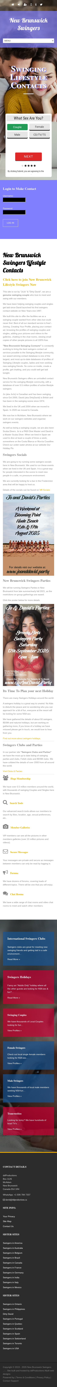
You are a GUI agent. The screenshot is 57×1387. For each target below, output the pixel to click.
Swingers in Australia (13, 1248)
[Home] (13, 4)
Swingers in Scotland (13, 1328)
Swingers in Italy (11, 1282)
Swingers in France (12, 1267)
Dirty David (8, 1314)
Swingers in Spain (11, 1333)
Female (39, 126)
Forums (14, 873)
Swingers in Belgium (12, 1253)
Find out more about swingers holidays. (22, 738)
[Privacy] (35, 4)
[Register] (25, 4)
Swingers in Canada (12, 1263)
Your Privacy (9, 1216)
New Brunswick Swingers (29, 24)
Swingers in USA (11, 1348)
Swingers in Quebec (12, 1324)
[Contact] (31, 4)
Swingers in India (11, 1277)
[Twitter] (41, 4)
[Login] (19, 4)
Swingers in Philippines (14, 1309)
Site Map (7, 1221)
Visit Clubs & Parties (12, 771)
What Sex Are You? (28, 118)
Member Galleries (20, 827)
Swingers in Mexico (12, 1287)
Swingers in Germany (13, 1272)
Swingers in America (12, 1243)
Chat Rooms (17, 894)
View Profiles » (14, 1030)
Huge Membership (20, 778)
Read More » (13, 959)
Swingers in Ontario (12, 1304)
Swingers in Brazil (11, 1258)
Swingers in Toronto (12, 1343)
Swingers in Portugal (13, 1319)
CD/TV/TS (39, 134)
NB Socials (45, 490)
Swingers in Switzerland (14, 1338)
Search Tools (16, 803)
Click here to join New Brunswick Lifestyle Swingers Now (27, 282)
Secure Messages (19, 852)
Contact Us (8, 1226)
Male (17, 134)
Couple (17, 127)
